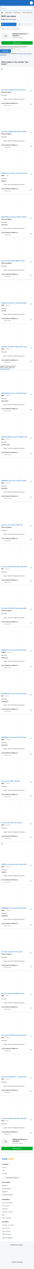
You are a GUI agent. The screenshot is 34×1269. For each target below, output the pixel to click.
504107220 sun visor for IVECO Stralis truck (15, 217)
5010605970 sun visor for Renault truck (14, 693)
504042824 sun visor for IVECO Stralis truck (15, 737)
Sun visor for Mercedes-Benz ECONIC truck (15, 131)
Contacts (4, 1173)
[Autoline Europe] (11, 3)
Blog (3, 1215)
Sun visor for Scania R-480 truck (12, 525)
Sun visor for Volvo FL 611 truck (11, 951)
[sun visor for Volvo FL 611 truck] (17, 940)
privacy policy (23, 53)
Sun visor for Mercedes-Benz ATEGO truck (15, 1118)
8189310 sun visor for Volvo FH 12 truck (14, 173)
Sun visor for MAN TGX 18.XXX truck (13, 90)
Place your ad (17, 43)
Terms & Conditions (7, 1202)
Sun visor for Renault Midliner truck (13, 261)
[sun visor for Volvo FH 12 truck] (17, 811)
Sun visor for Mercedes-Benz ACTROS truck (16, 566)
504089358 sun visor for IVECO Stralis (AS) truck (17, 908)
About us (4, 1167)
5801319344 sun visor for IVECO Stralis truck (16, 393)
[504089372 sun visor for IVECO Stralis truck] (17, 469)
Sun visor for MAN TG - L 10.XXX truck (14, 1077)
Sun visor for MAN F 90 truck (10, 781)
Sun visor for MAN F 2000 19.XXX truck (14, 346)
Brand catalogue (6, 1218)
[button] (31, 3)
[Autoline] (2, 12)
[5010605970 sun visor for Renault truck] (17, 682)
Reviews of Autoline (7, 1212)
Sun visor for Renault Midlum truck (12, 993)
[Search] (31, 8)
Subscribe (5, 51)
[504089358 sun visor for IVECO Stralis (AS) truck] (17, 896)
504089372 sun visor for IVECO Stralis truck (15, 480)
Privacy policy (6, 1205)
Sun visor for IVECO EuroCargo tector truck (15, 1035)
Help (3, 1170)
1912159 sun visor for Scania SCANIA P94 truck (17, 303)
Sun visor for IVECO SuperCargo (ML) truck (15, 608)
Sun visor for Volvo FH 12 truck (11, 822)
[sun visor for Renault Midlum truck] (17, 981)
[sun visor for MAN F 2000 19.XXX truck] (17, 335)
